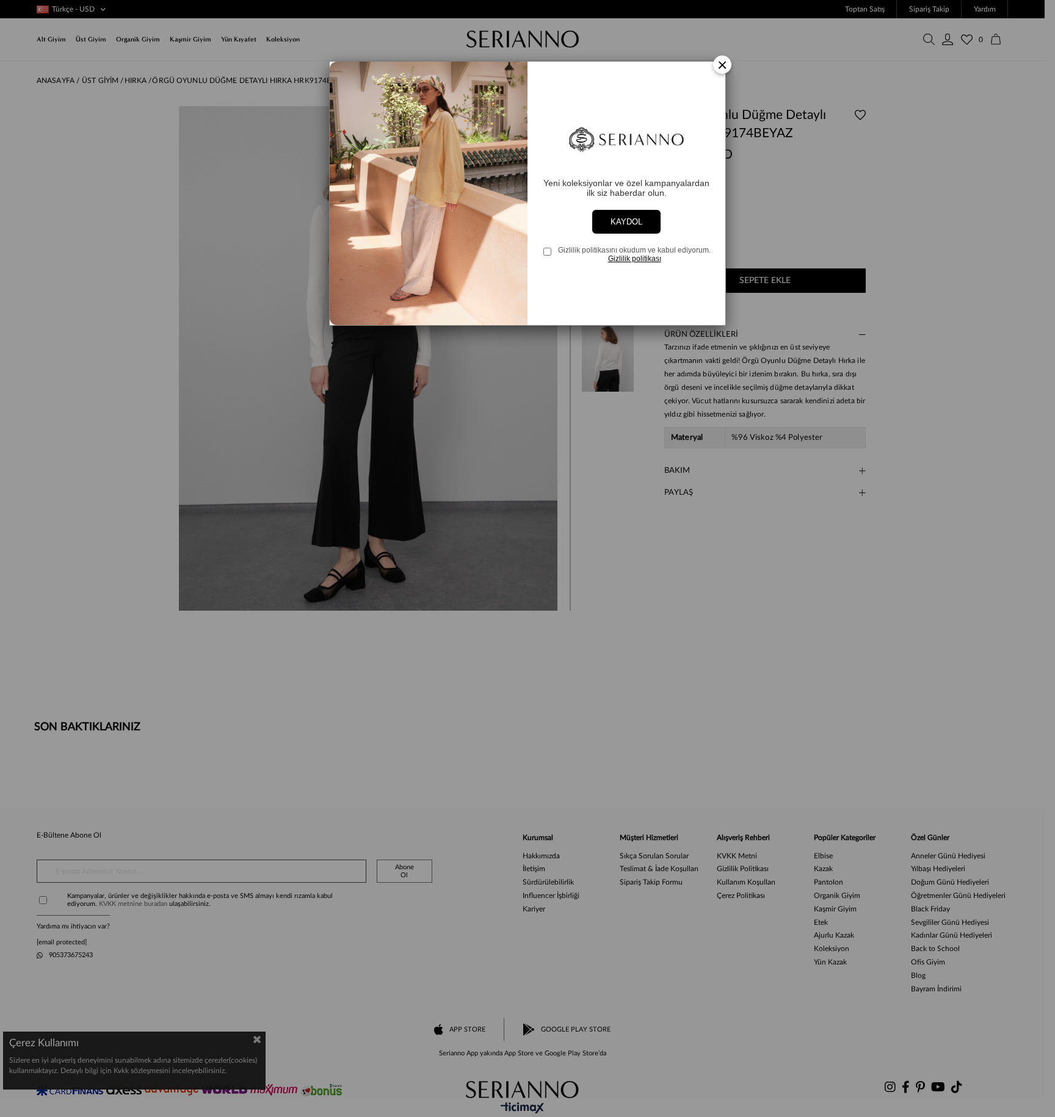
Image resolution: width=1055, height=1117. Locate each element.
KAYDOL (626, 221)
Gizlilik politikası (634, 258)
